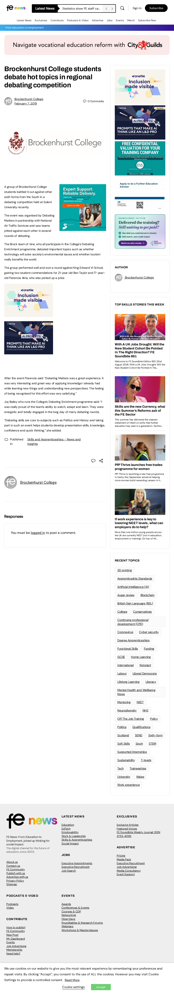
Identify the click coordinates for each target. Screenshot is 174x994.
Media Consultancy (129, 870)
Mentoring (124, 702)
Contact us (13, 866)
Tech (120, 768)
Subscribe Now (147, 20)
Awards (66, 904)
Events (120, 20)
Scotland (123, 735)
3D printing (124, 570)
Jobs (109, 20)
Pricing (121, 855)
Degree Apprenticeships (133, 640)
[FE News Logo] (15, 8)
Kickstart (145, 665)
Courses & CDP (71, 911)
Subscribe (156, 8)
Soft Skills (123, 743)
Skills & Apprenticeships (77, 839)
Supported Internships (132, 752)
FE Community (15, 869)
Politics (121, 727)
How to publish (15, 927)
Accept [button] (100, 987)
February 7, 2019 (25, 103)
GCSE (121, 657)
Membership (14, 950)
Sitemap (11, 884)
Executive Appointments (77, 863)
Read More (72, 980)
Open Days (68, 919)
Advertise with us (17, 877)
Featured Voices (127, 828)
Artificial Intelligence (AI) (133, 587)
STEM (152, 743)
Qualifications (141, 727)
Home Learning (141, 657)
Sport (139, 743)
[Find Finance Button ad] (140, 231)
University (123, 777)
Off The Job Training (130, 719)
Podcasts (12, 904)
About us (12, 862)
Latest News (24, 20)
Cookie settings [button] (73, 987)
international (125, 665)
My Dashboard (15, 938)
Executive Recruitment (76, 867)
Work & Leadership (74, 836)
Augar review (126, 595)
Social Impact (70, 843)
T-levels (146, 760)
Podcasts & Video (77, 20)
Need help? (13, 953)
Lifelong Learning (128, 682)
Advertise (97, 20)
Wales (140, 777)
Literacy (151, 682)
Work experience (128, 785)
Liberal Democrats (145, 673)
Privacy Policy (15, 880)
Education (68, 825)
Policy (154, 719)
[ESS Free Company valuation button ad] (140, 158)
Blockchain (147, 595)
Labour (122, 673)
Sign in (137, 8)
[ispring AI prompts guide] (28, 352)
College (122, 612)
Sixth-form (155, 735)
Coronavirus (125, 632)
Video (10, 907)
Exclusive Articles (128, 825)
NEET (140, 702)
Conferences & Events (75, 907)
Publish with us (15, 873)
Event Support (126, 874)
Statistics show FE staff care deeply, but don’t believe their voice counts (82, 8)
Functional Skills (127, 648)
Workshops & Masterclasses (80, 930)
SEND (138, 735)
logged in (38, 532)
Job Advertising (127, 867)
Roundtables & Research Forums (82, 923)
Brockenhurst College (28, 99)
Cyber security (149, 632)
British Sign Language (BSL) (135, 603)
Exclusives (41, 20)
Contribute (57, 20)
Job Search (69, 870)
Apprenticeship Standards (134, 578)
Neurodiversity (127, 710)
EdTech (66, 828)
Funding (149, 648)
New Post (12, 935)
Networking (69, 915)
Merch (131, 20)
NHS (145, 710)
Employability (70, 832)
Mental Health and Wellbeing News (136, 692)
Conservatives (142, 612)
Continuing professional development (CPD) (132, 622)
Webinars (67, 926)
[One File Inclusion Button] (28, 315)
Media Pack (124, 859)
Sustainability (126, 760)
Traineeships (138, 768)
